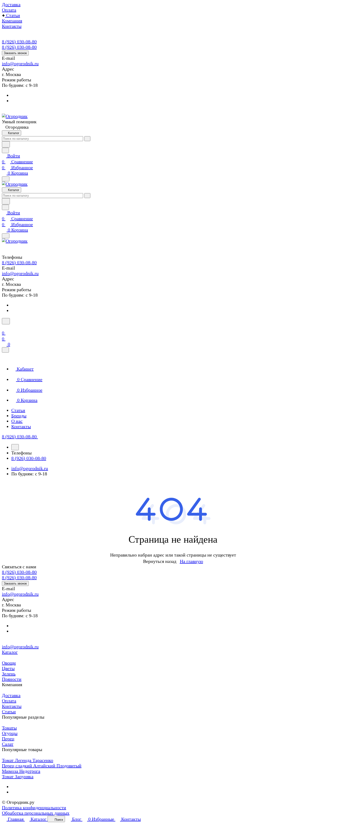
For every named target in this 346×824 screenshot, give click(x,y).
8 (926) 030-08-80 (19, 41)
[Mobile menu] (5, 235)
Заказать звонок (15, 53)
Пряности (11, 679)
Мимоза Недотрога (21, 771)
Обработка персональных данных (35, 813)
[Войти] (4, 327)
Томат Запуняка (17, 776)
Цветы (8, 668)
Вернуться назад (159, 561)
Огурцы (9, 733)
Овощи (9, 662)
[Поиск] (6, 321)
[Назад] (15, 447)
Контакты (11, 706)
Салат (7, 744)
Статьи (9, 711)
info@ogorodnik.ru (20, 63)
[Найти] (6, 144)
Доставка (11, 695)
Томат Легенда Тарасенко (27, 760)
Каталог (10, 652)
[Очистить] (87, 138)
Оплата (9, 700)
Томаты (9, 727)
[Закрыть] (5, 350)
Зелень (9, 673)
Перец (8, 738)
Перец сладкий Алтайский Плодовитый (41, 765)
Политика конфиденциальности (34, 807)
